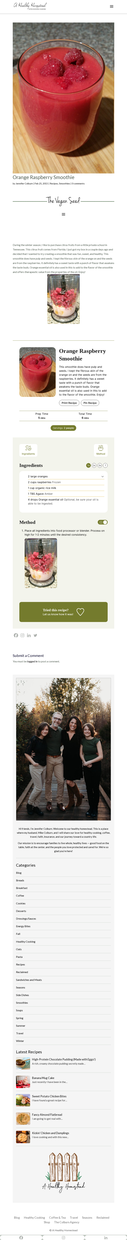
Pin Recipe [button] (90, 403)
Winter (20, 1040)
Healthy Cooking (25, 941)
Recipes (54, 183)
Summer (20, 1025)
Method (100, 453)
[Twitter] (35, 635)
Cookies (20, 903)
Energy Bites (23, 926)
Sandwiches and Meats (29, 979)
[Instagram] (22, 635)
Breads (20, 880)
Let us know (50, 614)
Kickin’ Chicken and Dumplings (50, 1133)
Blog (18, 872)
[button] (102, 476)
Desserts (21, 910)
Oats (19, 949)
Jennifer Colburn (24, 183)
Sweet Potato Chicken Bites (49, 1096)
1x (88, 465)
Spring (19, 1018)
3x (99, 465)
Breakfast (21, 887)
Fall (18, 933)
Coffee (20, 895)
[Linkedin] (29, 635)
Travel (19, 1033)
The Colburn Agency (66, 1222)
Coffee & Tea (57, 1217)
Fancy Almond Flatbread (47, 1114)
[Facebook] (16, 635)
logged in (32, 661)
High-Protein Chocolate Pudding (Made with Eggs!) (64, 1059)
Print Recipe (69, 403)
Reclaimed (22, 972)
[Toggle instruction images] (103, 522)
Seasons (20, 987)
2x (94, 465)
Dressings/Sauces (26, 918)
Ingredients (28, 453)
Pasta (19, 956)
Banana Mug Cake (43, 1078)
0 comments (78, 183)
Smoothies (64, 183)
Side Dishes (22, 995)
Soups (19, 1010)
